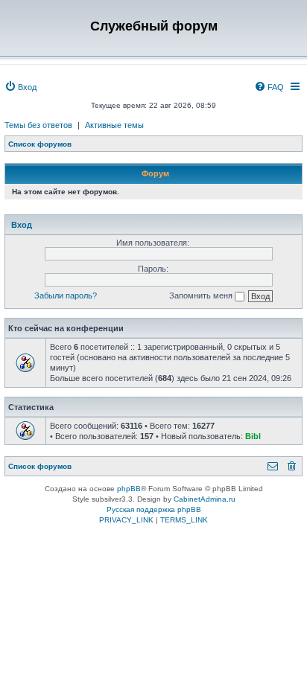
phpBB (129, 489)
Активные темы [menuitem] (114, 125)
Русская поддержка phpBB (154, 509)
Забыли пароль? (65, 295)
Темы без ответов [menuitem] (38, 125)
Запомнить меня (202, 295)
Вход (21, 224)
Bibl (253, 436)
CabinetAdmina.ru (204, 499)
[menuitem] (20, 87)
